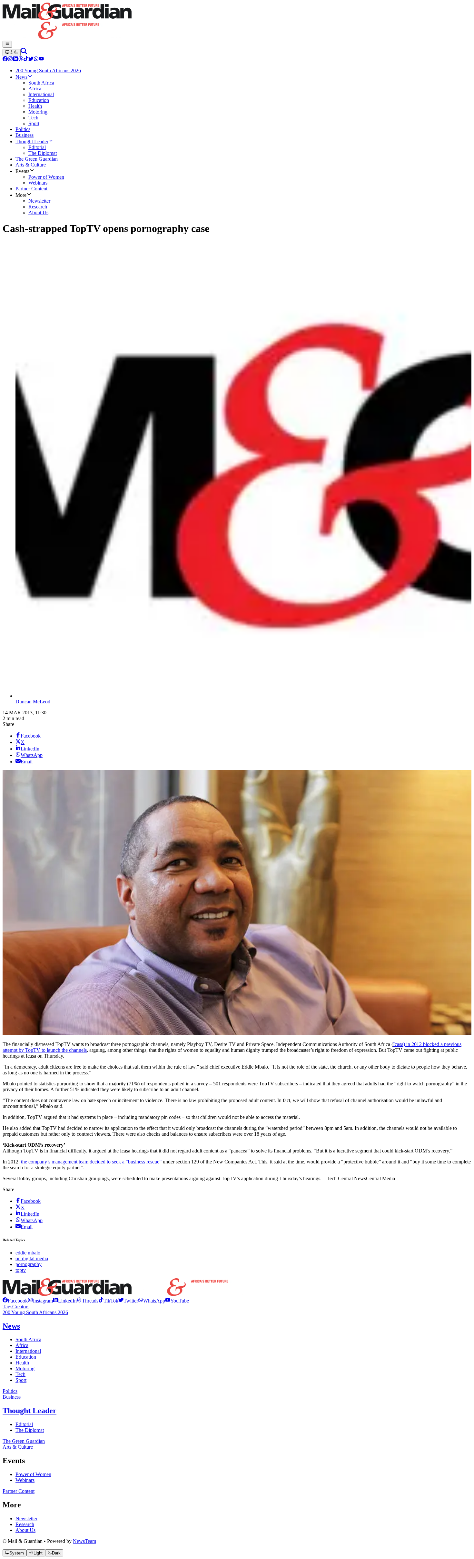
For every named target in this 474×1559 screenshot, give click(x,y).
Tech (20, 1374)
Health (22, 1362)
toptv (20, 1270)
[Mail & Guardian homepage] (237, 22)
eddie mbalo (27, 1252)
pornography (28, 1264)
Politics (10, 1391)
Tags (7, 1306)
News (11, 1326)
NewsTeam (84, 1541)
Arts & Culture (18, 1447)
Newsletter (26, 1518)
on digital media (31, 1258)
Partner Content (19, 1491)
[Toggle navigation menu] (7, 44)
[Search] (24, 52)
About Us (25, 1530)
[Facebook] (5, 59)
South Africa (28, 1339)
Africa (21, 1345)
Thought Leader (29, 1410)
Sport (20, 1380)
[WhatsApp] (36, 59)
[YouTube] (41, 59)
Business (12, 1397)
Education (25, 1357)
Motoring (25, 1368)
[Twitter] (31, 59)
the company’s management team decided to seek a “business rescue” (91, 1161)
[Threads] (20, 59)
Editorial (24, 1424)
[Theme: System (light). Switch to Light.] (12, 52)
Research (24, 1524)
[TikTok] (25, 59)
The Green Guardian (24, 1441)
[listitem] (15, 1300)
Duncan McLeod (32, 701)
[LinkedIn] (15, 59)
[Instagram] (10, 59)
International (28, 1351)
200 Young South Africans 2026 (35, 1312)
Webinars (25, 1480)
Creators (20, 1306)
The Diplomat (29, 1430)
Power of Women (33, 1474)
